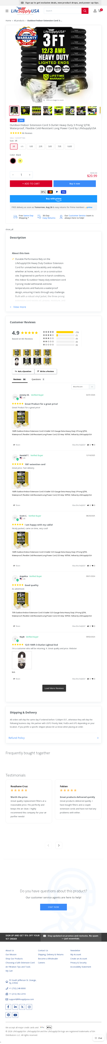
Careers (41, 962)
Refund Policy (16, 737)
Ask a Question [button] (24, 371)
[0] (99, 10)
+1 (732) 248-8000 (17, 988)
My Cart (9, 970)
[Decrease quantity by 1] (13, 175)
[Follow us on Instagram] (29, 1007)
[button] (88, 445)
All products (19, 20)
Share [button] (17, 445)
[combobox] (63, 11)
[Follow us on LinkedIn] (15, 1007)
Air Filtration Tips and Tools (18, 966)
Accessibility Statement (80, 966)
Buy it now (75, 183)
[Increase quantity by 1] (30, 175)
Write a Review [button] (47, 371)
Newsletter (75, 950)
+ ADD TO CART (31, 183)
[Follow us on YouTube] (15, 1015)
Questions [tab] (36, 379)
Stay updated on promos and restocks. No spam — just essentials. (73, 937)
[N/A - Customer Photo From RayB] (17, 361)
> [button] (54, 688)
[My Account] (95, 10)
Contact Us (43, 950)
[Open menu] (7, 11)
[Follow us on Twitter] (22, 1007)
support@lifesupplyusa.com (21, 999)
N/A (13, 672)
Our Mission (11, 954)
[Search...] (85, 11)
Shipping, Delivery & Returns (51, 954)
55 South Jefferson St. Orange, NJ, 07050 (22, 981)
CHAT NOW (53, 907)
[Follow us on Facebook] (8, 1007)
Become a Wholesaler (48, 958)
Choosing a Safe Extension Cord (20, 962)
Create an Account (78, 958)
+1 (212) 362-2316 (17, 994)
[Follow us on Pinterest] (8, 1015)
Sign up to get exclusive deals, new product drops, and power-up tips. (62, 3)
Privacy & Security (78, 962)
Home (8, 20)
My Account (75, 954)
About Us (10, 950)
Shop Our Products (14, 958)
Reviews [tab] (17, 379)
